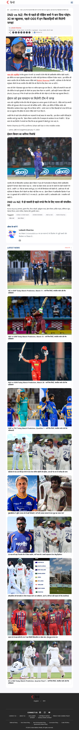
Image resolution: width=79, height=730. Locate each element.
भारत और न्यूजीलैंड (13, 74)
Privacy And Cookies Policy (61, 716)
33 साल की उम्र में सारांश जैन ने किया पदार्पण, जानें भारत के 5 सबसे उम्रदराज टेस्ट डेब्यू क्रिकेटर (35, 554)
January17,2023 (34, 130)
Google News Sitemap (45, 717)
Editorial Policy (14, 722)
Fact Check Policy (25, 722)
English (36, 701)
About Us (22, 716)
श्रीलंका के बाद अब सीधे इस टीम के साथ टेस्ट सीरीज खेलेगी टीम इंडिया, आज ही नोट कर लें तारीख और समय (38, 472)
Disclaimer (32, 716)
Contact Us (12, 716)
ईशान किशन (21, 218)
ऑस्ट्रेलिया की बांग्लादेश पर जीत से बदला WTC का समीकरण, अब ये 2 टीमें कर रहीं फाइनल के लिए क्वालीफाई (38, 596)
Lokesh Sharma (16, 28)
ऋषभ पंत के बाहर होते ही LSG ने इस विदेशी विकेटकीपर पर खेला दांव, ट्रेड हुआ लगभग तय (33, 637)
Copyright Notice (44, 716)
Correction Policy (53, 722)
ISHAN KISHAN (37, 215)
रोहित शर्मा (11, 218)
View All (67, 248)
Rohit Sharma (43, 80)
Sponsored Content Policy (40, 724)
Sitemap (32, 717)
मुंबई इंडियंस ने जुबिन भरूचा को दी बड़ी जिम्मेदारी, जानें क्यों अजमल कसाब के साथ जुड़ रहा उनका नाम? (36, 513)
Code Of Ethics (65, 722)
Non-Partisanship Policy (39, 722)
